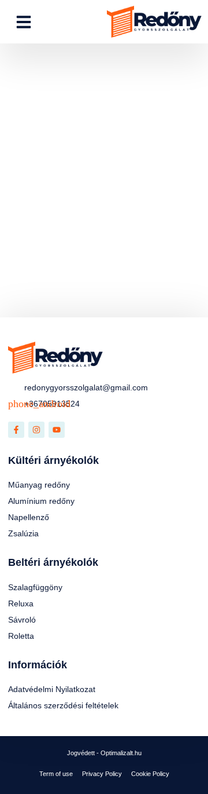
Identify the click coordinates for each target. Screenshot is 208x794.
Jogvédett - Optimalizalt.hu (104, 752)
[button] (24, 22)
